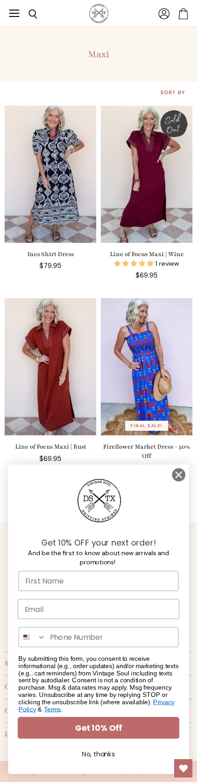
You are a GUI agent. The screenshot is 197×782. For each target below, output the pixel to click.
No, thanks (98, 754)
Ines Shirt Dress (50, 254)
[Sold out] (146, 174)
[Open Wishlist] (183, 768)
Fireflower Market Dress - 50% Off (146, 451)
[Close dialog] (179, 475)
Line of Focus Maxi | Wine (147, 254)
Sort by (172, 93)
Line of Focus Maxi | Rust (50, 447)
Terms (52, 709)
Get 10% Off (98, 728)
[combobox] (32, 637)
